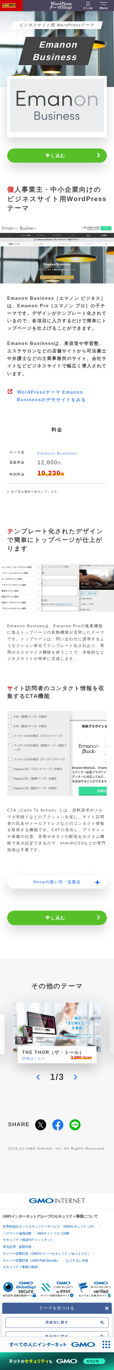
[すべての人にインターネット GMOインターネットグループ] (49, 1344)
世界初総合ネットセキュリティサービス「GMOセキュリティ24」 (50, 1226)
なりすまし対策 (77, 1261)
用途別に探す (57, 1322)
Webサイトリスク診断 (53, 1233)
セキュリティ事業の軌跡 (20, 1267)
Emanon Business (57, 453)
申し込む (56, 155)
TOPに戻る (20, 15)
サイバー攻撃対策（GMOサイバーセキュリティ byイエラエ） (46, 1254)
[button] (38, 1077)
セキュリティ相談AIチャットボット (28, 1240)
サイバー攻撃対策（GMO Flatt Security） (31, 1261)
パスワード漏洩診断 (17, 1233)
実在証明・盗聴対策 (17, 1247)
